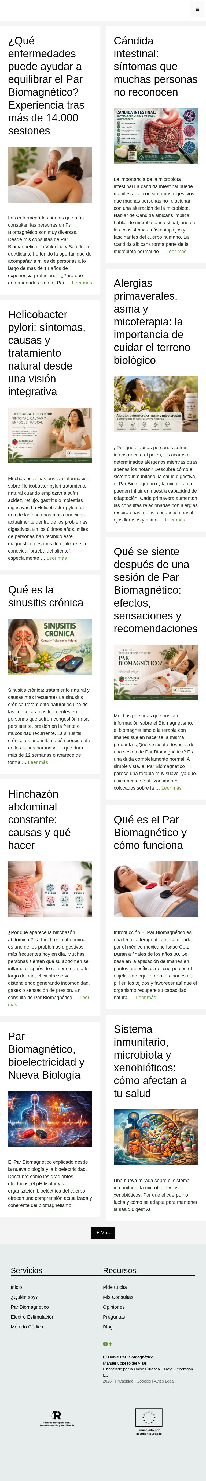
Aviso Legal (164, 1381)
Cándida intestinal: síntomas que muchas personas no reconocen (156, 66)
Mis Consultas (118, 1297)
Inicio (16, 1287)
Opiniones (114, 1307)
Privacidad (124, 1381)
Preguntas (114, 1317)
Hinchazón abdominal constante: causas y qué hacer (39, 819)
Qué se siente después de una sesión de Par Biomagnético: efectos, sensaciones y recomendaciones (156, 590)
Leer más (82, 282)
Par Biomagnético (30, 1307)
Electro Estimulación (32, 1317)
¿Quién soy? (24, 1297)
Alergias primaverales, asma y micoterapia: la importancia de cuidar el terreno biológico (152, 321)
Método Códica (27, 1327)
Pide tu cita (115, 1287)
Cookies (144, 1381)
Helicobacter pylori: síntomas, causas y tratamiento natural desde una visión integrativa (47, 353)
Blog (108, 1327)
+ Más (103, 1232)
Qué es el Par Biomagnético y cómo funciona (150, 832)
